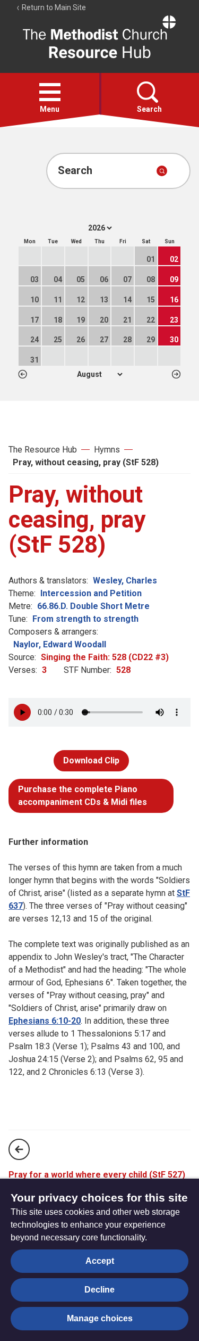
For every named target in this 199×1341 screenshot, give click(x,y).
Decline (99, 1289)
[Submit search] (162, 171)
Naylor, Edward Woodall (59, 644)
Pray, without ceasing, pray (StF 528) (86, 462)
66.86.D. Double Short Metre (93, 606)
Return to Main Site (53, 7)
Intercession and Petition (91, 593)
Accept (99, 1260)
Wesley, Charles (125, 580)
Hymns (107, 450)
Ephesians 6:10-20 (44, 1021)
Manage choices (100, 1318)
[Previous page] (19, 1149)
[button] (49, 92)
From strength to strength (85, 619)
